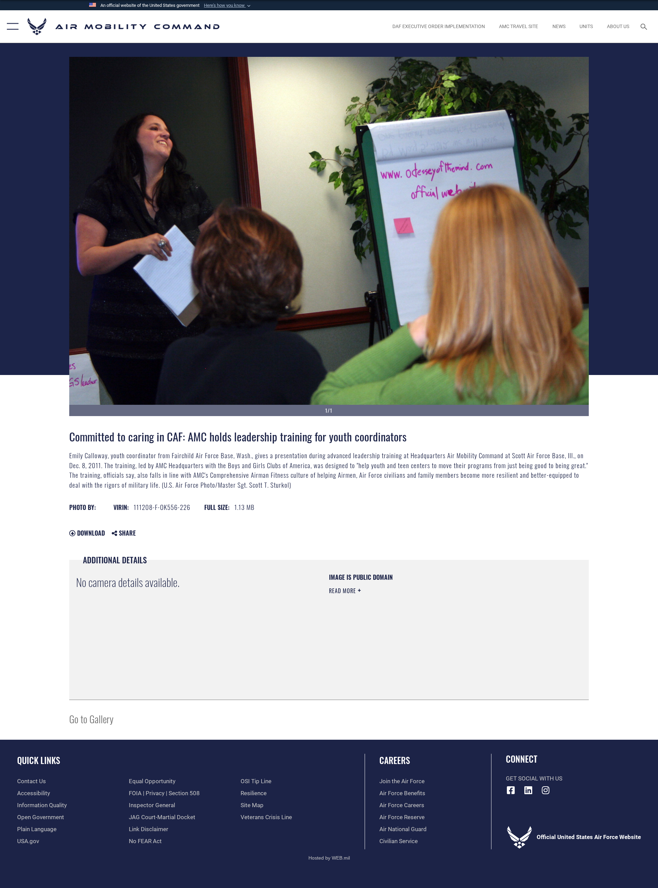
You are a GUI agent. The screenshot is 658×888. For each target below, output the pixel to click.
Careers (394, 760)
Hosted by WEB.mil (329, 858)
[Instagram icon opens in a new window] (545, 790)
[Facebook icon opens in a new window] (511, 790)
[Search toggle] (644, 26)
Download (90, 532)
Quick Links (38, 760)
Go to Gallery (91, 718)
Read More (343, 591)
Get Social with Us (534, 778)
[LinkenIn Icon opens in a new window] (528, 790)
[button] (228, 5)
